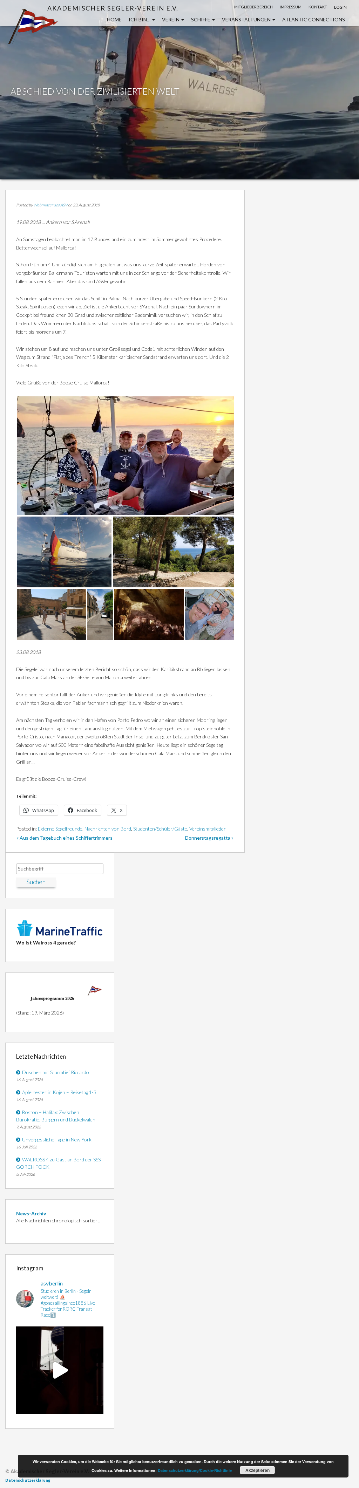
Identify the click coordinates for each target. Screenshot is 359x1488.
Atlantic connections (313, 19)
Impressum (291, 7)
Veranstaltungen (247, 19)
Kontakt (318, 7)
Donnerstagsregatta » (209, 838)
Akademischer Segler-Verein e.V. (112, 8)
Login (340, 7)
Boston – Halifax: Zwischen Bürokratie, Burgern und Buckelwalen (55, 1115)
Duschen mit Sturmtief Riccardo (55, 1072)
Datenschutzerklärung (27, 1480)
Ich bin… (140, 19)
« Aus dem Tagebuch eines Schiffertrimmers (64, 838)
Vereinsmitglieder (207, 829)
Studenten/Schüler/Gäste (160, 829)
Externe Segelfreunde (60, 829)
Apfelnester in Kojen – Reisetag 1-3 (59, 1092)
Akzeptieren (257, 1470)
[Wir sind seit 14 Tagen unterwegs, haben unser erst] (59, 1370)
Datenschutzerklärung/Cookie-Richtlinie (195, 1470)
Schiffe (201, 19)
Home (114, 19)
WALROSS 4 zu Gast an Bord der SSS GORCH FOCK (58, 1163)
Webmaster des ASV (50, 205)
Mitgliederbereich (253, 7)
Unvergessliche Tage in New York (57, 1139)
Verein (171, 19)
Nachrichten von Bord (107, 829)
